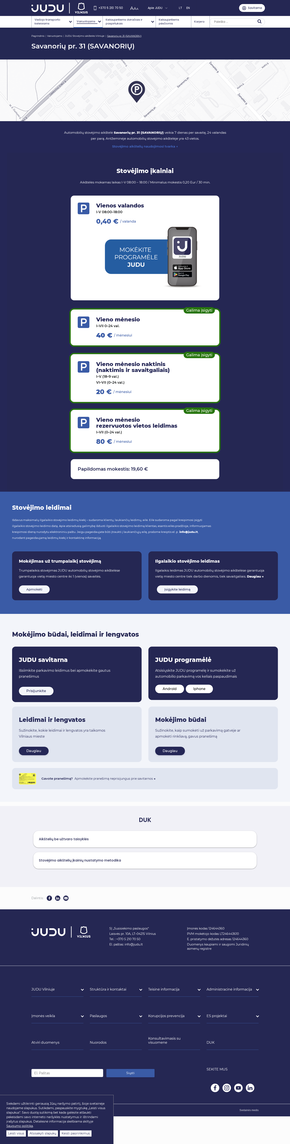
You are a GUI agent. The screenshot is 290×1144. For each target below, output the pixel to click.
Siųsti (130, 1073)
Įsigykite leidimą (177, 589)
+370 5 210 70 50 (111, 8)
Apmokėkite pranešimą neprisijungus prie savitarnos (115, 779)
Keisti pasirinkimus (76, 1133)
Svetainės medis (249, 1110)
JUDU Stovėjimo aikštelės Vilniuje (84, 35)
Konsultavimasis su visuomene (164, 1040)
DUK (210, 1042)
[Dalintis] (66, 898)
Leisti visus (16, 1133)
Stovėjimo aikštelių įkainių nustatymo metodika (80, 860)
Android (170, 689)
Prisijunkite (36, 691)
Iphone (199, 689)
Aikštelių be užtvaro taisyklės (64, 839)
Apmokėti (34, 589)
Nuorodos (98, 1042)
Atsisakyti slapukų (43, 1133)
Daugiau (33, 751)
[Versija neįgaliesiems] (135, 8)
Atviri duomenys (45, 1042)
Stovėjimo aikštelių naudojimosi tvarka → (145, 146)
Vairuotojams (54, 35)
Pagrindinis (37, 35)
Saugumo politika (19, 1126)
